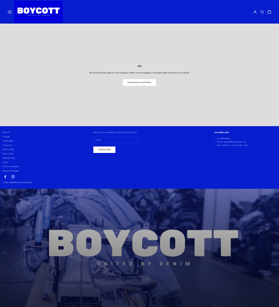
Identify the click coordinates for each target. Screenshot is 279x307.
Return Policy (8, 154)
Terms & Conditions (11, 166)
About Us (6, 132)
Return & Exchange (11, 171)
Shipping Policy (9, 158)
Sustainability (8, 141)
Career (5, 162)
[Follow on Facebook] (5, 177)
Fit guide (6, 137)
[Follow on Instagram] (13, 177)
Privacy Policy (9, 149)
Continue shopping (139, 82)
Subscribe (104, 149)
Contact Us (7, 145)
